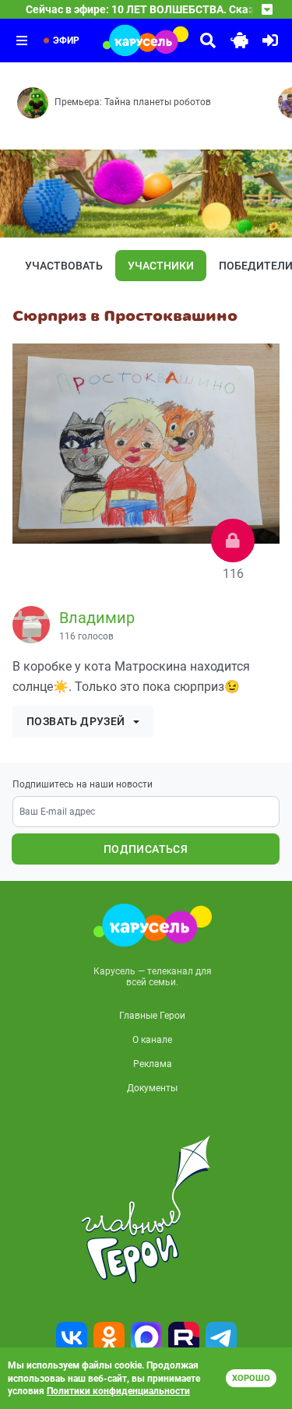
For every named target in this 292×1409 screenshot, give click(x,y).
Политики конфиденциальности (118, 1391)
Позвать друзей (75, 721)
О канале (152, 1039)
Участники (161, 265)
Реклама (152, 1064)
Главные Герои (152, 1015)
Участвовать (64, 265)
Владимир (97, 617)
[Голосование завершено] (233, 540)
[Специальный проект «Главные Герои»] (146, 1209)
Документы (152, 1088)
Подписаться (146, 849)
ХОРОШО (251, 1378)
